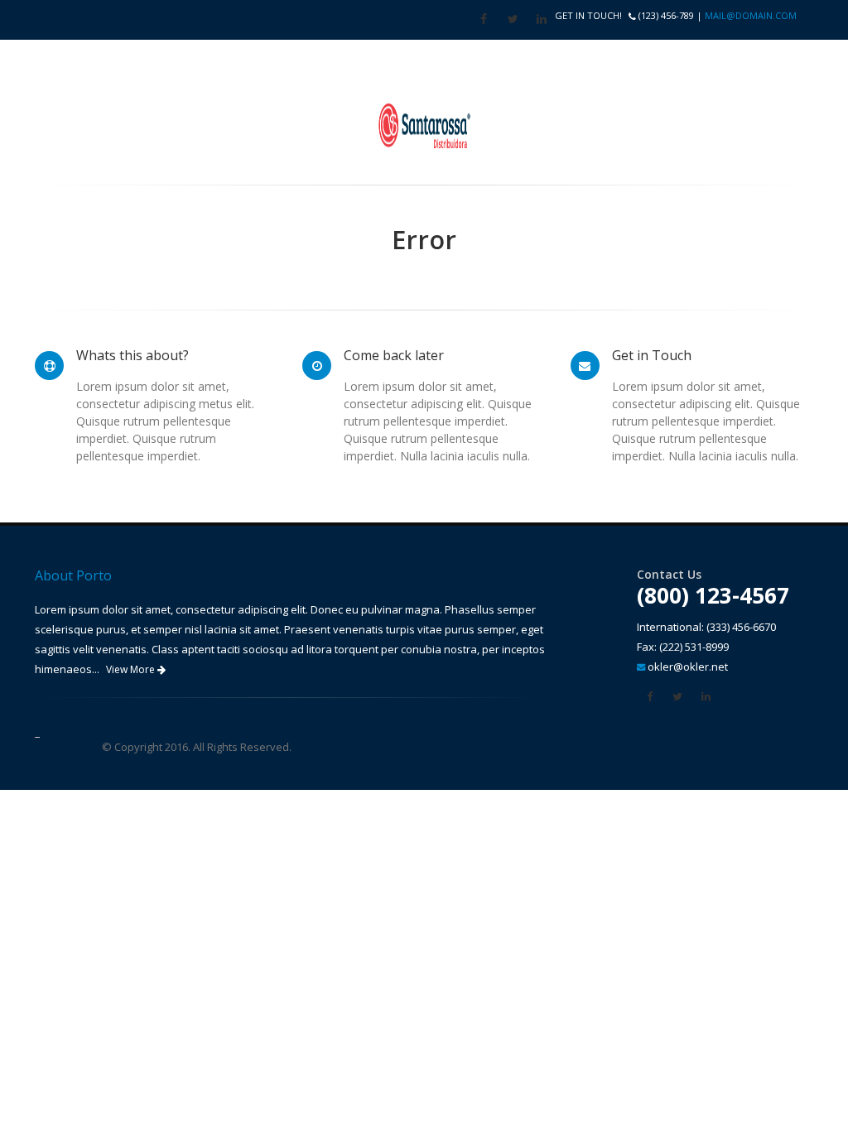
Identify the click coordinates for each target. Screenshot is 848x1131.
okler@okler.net (688, 666)
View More (131, 669)
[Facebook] (483, 19)
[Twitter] (512, 19)
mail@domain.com (751, 15)
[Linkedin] (541, 19)
